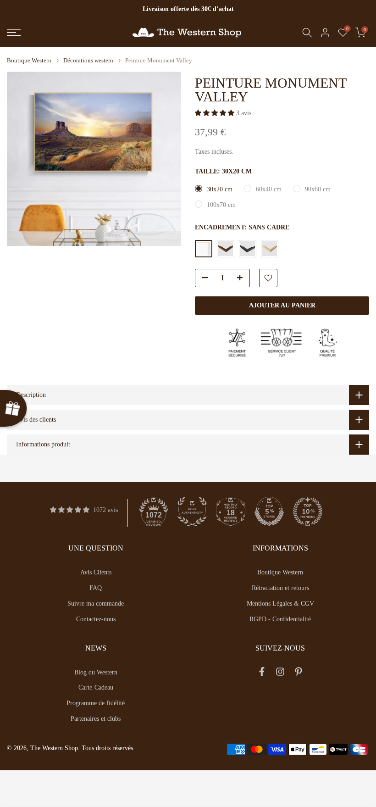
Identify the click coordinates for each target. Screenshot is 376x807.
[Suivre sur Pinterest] (298, 674)
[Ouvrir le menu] (62, 32)
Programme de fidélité (95, 703)
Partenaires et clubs (96, 718)
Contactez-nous (96, 619)
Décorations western (88, 60)
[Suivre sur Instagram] (280, 674)
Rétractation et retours (280, 587)
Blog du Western (95, 672)
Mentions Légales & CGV (280, 603)
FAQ (95, 587)
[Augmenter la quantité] (242, 278)
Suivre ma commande (95, 603)
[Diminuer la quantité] (202, 278)
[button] (215, 113)
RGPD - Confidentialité (280, 619)
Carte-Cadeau (95, 687)
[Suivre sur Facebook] (261, 674)
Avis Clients (95, 572)
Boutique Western (29, 60)
